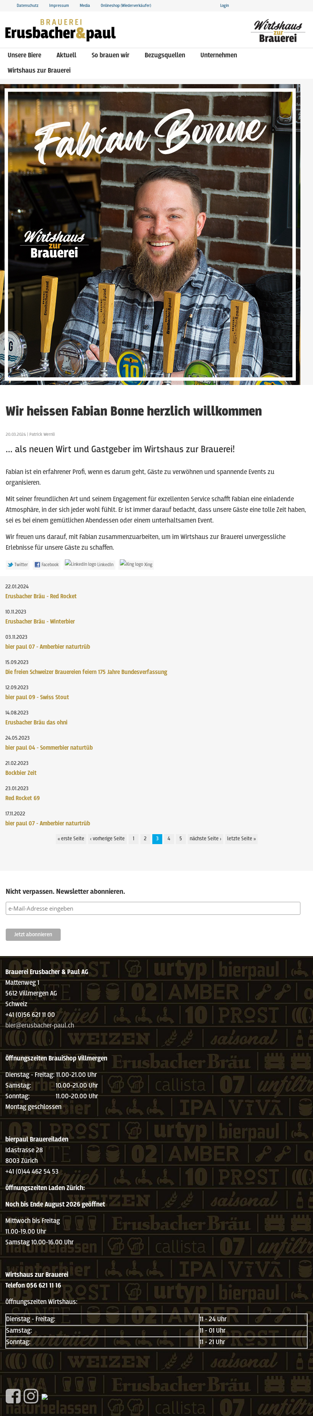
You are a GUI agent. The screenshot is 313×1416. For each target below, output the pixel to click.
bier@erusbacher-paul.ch (39, 1025)
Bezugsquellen (165, 55)
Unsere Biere (24, 55)
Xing (147, 565)
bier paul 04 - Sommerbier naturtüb (49, 748)
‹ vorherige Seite (107, 839)
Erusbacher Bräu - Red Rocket (41, 597)
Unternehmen (218, 55)
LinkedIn (104, 565)
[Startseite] (60, 29)
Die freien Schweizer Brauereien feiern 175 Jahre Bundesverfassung (86, 672)
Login (224, 5)
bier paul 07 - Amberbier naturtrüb (47, 647)
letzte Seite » (241, 839)
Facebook (49, 565)
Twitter (20, 565)
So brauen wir (110, 55)
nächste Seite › (205, 839)
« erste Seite (71, 839)
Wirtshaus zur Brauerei (39, 71)
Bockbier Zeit (21, 773)
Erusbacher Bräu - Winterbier (40, 622)
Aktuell (66, 55)
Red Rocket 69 (22, 798)
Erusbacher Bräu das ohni (36, 723)
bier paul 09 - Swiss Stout (37, 697)
